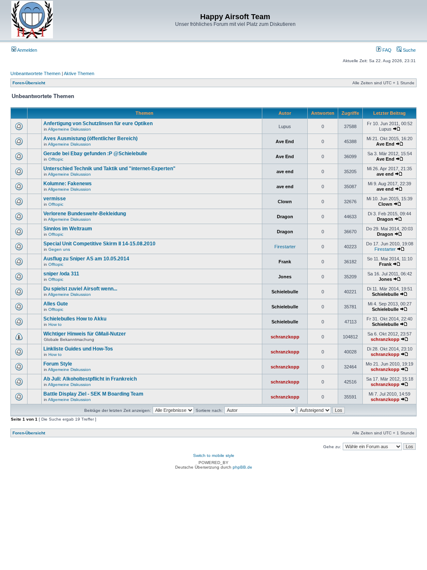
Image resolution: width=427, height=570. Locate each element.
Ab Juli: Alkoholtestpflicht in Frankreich (90, 379)
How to (55, 324)
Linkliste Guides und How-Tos (78, 349)
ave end (285, 171)
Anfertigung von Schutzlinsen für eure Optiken (98, 123)
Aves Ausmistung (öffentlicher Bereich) (90, 138)
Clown (285, 201)
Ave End (285, 141)
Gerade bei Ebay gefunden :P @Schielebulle (95, 153)
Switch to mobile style (213, 455)
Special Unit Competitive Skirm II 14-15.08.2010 (99, 244)
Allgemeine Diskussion (69, 129)
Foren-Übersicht (29, 83)
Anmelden (26, 50)
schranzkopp (285, 336)
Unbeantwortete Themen (35, 73)
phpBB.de (242, 467)
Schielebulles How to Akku (74, 319)
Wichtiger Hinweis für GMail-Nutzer (84, 334)
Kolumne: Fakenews (67, 184)
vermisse (54, 199)
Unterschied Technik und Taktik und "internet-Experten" (109, 169)
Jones (284, 276)
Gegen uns (59, 249)
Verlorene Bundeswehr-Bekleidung (84, 214)
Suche (409, 50)
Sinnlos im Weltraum (67, 229)
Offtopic (55, 159)
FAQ (386, 50)
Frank (285, 261)
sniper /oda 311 (61, 274)
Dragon (285, 216)
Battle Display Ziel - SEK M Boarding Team (93, 394)
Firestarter (285, 246)
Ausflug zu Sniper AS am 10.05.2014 (86, 259)
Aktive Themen (79, 73)
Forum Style (57, 364)
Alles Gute (55, 304)
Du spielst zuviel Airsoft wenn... (80, 289)
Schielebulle (284, 291)
